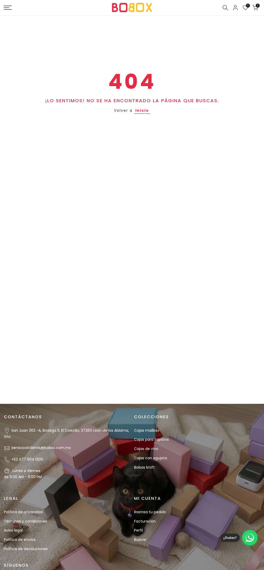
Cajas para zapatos (151, 439)
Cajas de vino (146, 448)
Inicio (142, 110)
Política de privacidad (23, 512)
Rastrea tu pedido (150, 512)
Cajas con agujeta (150, 458)
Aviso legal (13, 530)
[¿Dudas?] (250, 537)
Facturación (145, 521)
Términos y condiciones (25, 521)
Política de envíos (20, 539)
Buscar (140, 539)
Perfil (138, 530)
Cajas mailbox (146, 430)
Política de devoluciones (26, 548)
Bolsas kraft (144, 467)
